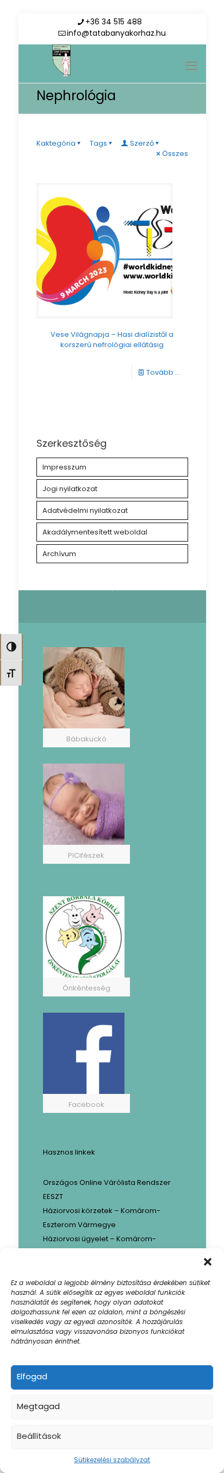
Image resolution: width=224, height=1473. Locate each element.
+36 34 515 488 (113, 21)
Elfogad (32, 1376)
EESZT (53, 1196)
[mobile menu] (191, 66)
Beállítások (39, 1436)
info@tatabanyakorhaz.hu (116, 33)
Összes (175, 153)
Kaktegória (56, 143)
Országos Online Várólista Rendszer (107, 1182)
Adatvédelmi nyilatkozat (85, 510)
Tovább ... (163, 372)
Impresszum (64, 467)
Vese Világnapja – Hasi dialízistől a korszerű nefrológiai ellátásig (112, 339)
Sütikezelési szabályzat (112, 1459)
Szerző (142, 143)
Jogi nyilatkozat (69, 489)
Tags (98, 143)
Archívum (59, 554)
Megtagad (38, 1406)
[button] (207, 1261)
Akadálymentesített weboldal (94, 532)
